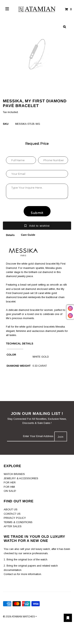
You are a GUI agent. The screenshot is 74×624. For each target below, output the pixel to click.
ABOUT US (10, 509)
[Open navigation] (7, 9)
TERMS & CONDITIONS (18, 522)
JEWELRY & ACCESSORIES (21, 478)
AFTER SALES (13, 526)
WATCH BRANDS (14, 474)
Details (10, 235)
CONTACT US (12, 513)
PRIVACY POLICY (15, 517)
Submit (37, 213)
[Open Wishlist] (68, 618)
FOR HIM (9, 486)
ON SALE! (10, 490)
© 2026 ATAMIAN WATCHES (19, 616)
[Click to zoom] (64, 26)
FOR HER (10, 482)
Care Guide (28, 234)
